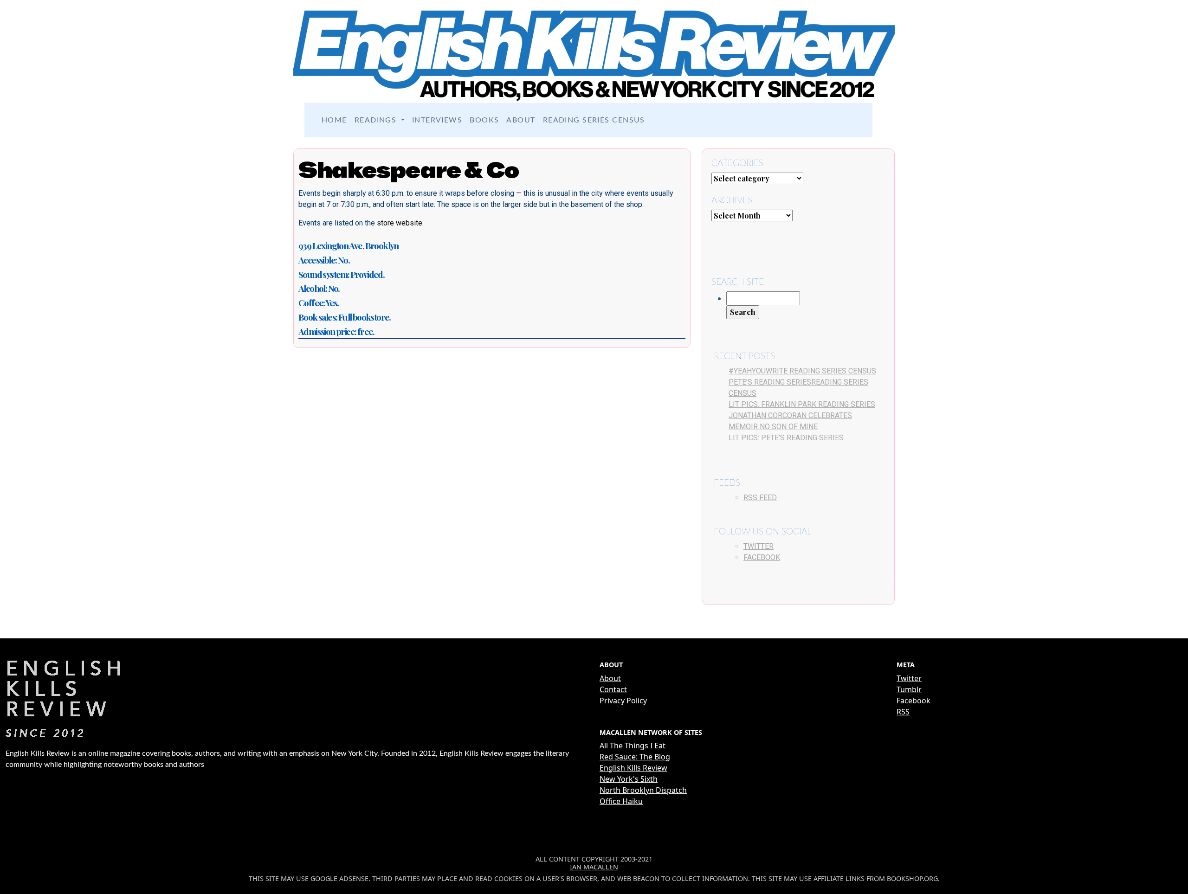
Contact (613, 689)
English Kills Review (633, 768)
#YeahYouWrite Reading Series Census (802, 371)
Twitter (758, 546)
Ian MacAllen (594, 866)
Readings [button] (377, 120)
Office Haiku (621, 801)
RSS (903, 712)
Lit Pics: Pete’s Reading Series (786, 437)
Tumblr (909, 689)
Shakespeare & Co (408, 169)
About (520, 120)
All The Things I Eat (632, 745)
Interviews (437, 120)
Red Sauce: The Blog (635, 757)
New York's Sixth (629, 779)
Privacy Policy (623, 700)
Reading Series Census (594, 120)
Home (334, 120)
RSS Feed (760, 497)
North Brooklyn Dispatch (643, 790)
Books (484, 120)
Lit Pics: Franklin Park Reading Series (802, 404)
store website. (400, 223)
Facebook (761, 557)
